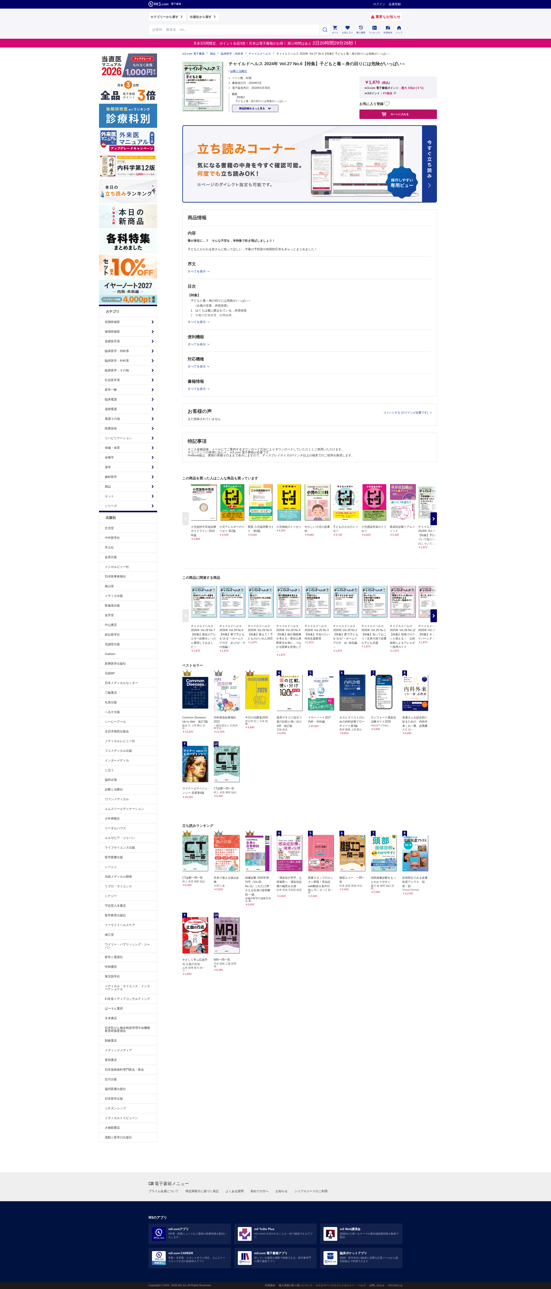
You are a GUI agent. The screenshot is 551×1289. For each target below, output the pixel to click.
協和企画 (111, 779)
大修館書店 (112, 1127)
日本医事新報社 (115, 576)
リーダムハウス (115, 828)
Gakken (110, 654)
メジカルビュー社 (117, 566)
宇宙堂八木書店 (115, 905)
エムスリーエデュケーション (124, 808)
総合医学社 (112, 634)
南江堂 (109, 934)
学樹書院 (111, 966)
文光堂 (109, 528)
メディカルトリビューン (121, 1118)
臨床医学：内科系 (232, 53)
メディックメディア (118, 1050)
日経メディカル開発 (118, 876)
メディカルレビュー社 (120, 741)
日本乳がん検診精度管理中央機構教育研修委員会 (127, 1029)
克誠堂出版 (112, 644)
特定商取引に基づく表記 (202, 1191)
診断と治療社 (114, 789)
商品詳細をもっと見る (252, 108)
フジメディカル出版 (118, 750)
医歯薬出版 (112, 605)
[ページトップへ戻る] (539, 1282)
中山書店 (111, 625)
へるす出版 (112, 712)
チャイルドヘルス (260, 53)
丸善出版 (111, 702)
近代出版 (111, 1079)
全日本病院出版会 (117, 731)
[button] (433, 518)
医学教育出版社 (115, 915)
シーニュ (111, 867)
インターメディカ (117, 760)
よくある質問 (235, 1191)
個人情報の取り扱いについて (295, 1285)
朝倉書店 (111, 1040)
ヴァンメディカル (117, 799)
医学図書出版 (114, 857)
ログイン (379, 4)
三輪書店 (111, 692)
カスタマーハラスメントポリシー (335, 1285)
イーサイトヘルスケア (120, 925)
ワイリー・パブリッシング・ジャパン (127, 946)
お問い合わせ (377, 1285)
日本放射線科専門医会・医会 (124, 1069)
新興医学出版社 (115, 663)
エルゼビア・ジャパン (120, 838)
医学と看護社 (114, 957)
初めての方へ (260, 1191)
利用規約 (270, 1285)
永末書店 (111, 1018)
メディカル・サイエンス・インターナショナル (127, 987)
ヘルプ (362, 1285)
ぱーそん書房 (114, 1008)
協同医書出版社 (115, 1089)
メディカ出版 (114, 595)
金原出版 (111, 557)
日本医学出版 (114, 1098)
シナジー (111, 896)
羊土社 (109, 547)
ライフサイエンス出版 (120, 847)
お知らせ (282, 1191)
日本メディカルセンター (121, 683)
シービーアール (115, 721)
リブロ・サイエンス (118, 886)
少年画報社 (112, 818)
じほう (109, 770)
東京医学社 (112, 976)
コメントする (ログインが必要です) (406, 412)
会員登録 (395, 4)
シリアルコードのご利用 (311, 1191)
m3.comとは (395, 1285)
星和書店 (111, 1060)
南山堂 (109, 586)
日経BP (110, 673)
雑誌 (212, 53)
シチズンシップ (115, 1108)
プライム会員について (164, 1191)
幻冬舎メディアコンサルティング (127, 998)
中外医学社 (112, 537)
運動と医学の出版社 (118, 1137)
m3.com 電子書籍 (193, 53)
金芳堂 (109, 615)
